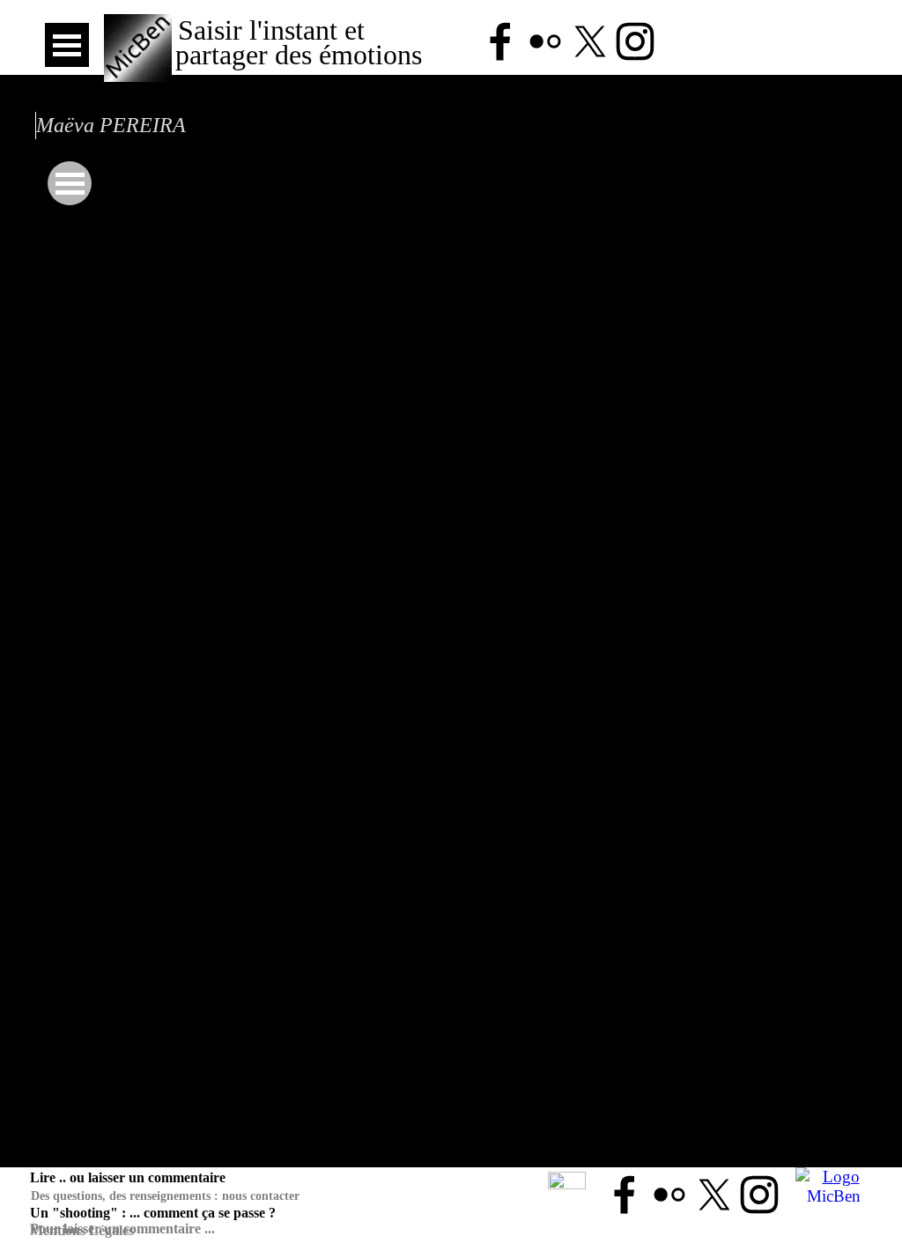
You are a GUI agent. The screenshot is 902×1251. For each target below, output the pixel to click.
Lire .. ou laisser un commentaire (128, 1177)
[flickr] (545, 41)
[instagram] (635, 41)
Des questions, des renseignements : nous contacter (165, 1195)
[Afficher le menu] (67, 45)
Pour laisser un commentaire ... (122, 1228)
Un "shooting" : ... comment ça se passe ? (153, 1212)
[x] (590, 41)
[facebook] (500, 41)
